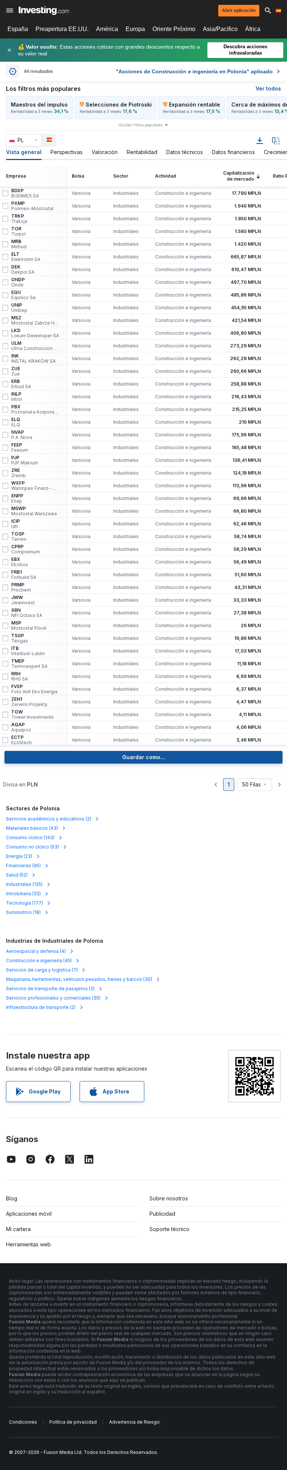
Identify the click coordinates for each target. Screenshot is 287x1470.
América (107, 29)
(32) (23, 893)
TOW (32, 714)
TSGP (19, 638)
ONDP (18, 282)
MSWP (34, 511)
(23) (19, 856)
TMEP (29, 664)
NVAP (21, 435)
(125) (24, 884)
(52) (17, 875)
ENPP (17, 498)
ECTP (21, 740)
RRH (19, 676)
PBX (35, 409)
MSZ (35, 320)
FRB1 (23, 575)
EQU (23, 295)
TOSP (19, 536)
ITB (28, 651)
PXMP (32, 206)
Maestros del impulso (39, 104)
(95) (23, 865)
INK (33, 358)
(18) (23, 912)
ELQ (15, 422)
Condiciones (23, 1422)
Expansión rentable (194, 104)
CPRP (25, 549)
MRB (19, 244)
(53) (32, 847)
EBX (19, 562)
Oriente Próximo (173, 29)
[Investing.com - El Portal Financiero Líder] (44, 10)
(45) (39, 960)
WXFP (35, 486)
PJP (24, 460)
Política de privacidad (73, 1422)
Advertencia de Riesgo (134, 1422)
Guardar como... (143, 757)
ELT (25, 257)
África (252, 29)
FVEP (34, 689)
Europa (135, 29)
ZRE (18, 473)
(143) (30, 837)
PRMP (21, 587)
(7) (42, 970)
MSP (29, 625)
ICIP (15, 524)
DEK (22, 269)
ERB (21, 384)
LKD (35, 333)
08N (26, 613)
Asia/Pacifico (220, 29)
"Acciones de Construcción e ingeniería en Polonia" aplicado (194, 71)
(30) (79, 979)
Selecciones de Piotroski (119, 104)
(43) (32, 828)
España (17, 29)
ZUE (15, 371)
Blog (11, 1198)
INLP (16, 397)
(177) (24, 903)
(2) (48, 819)
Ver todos (268, 88)
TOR (18, 231)
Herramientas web (28, 1244)
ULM (35, 346)
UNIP (19, 308)
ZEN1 (29, 702)
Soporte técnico (169, 1229)
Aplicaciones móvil (29, 1213)
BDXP (25, 193)
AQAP (21, 727)
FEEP (19, 447)
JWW (23, 600)
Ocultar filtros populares (140, 125)
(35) (53, 998)
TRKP (19, 219)
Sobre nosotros (168, 1198)
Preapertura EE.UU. (62, 29)
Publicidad (162, 1213)
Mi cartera (18, 1229)
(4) (36, 951)
